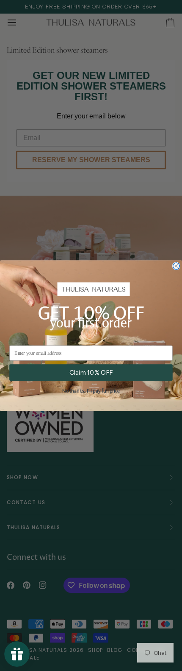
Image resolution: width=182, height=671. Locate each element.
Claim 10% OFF (90, 372)
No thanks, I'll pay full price (91, 391)
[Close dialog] (176, 266)
